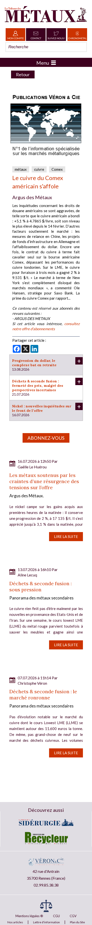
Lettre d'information (46, 922)
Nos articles (15, 922)
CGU (56, 916)
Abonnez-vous (46, 438)
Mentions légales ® (29, 916)
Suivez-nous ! (56, 38)
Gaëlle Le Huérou (32, 466)
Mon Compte (15, 38)
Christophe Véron (32, 683)
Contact (36, 38)
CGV (73, 916)
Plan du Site (77, 922)
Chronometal (77, 38)
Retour (23, 74)
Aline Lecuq (27, 574)
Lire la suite (66, 536)
